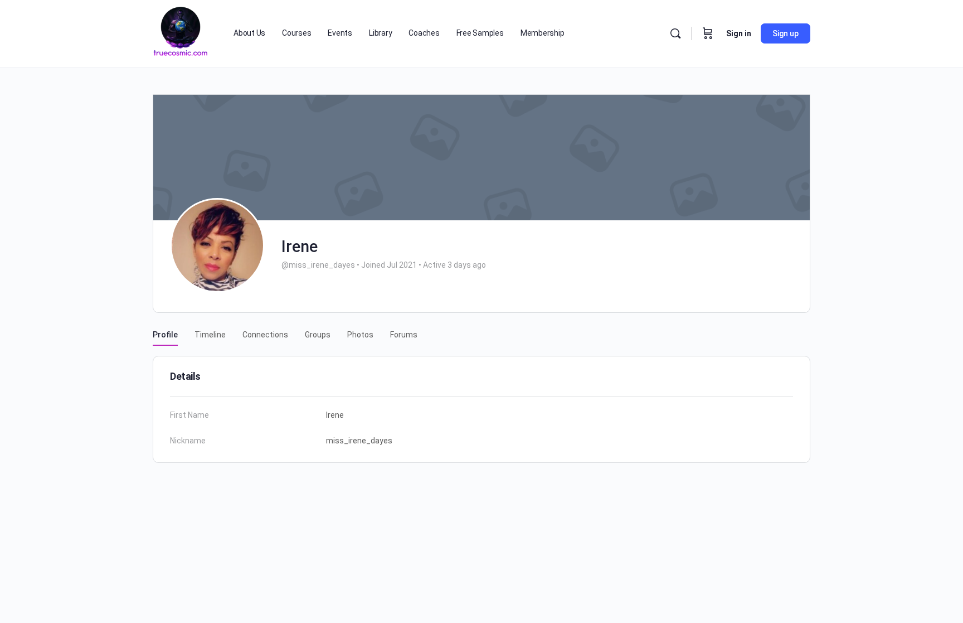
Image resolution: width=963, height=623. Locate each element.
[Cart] (708, 33)
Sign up (785, 33)
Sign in (738, 33)
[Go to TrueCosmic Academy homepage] (180, 32)
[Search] (675, 33)
